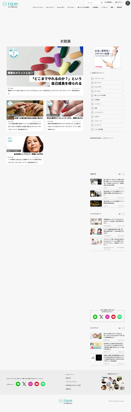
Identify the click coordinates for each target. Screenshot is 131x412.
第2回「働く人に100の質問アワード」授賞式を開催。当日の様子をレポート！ (114, 193)
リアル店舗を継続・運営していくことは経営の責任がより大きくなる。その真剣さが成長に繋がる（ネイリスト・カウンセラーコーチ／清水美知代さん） (24, 126)
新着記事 (119, 7)
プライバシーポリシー (71, 381)
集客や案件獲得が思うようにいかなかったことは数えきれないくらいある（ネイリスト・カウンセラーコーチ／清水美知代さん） (64, 126)
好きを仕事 (10, 88)
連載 (112, 7)
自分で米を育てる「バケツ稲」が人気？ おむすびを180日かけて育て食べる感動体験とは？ (114, 335)
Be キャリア (50, 7)
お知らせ (97, 116)
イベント (105, 187)
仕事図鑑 (95, 7)
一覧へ (119, 174)
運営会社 (68, 378)
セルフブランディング (109, 247)
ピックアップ (98, 125)
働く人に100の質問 (83, 7)
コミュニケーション (38, 7)
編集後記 (68, 389)
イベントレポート (99, 112)
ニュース (106, 197)
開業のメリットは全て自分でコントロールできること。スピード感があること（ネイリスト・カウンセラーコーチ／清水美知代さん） (44, 92)
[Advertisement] (65, 23)
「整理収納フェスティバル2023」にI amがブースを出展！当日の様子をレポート (114, 221)
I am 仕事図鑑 (99, 129)
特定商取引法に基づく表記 (73, 385)
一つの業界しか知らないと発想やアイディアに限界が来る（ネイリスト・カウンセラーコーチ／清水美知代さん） (25, 161)
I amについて (70, 374)
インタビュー (104, 7)
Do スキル (71, 7)
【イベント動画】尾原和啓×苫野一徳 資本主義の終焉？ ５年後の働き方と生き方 (114, 231)
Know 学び (60, 7)
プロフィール (98, 121)
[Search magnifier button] (101, 2)
